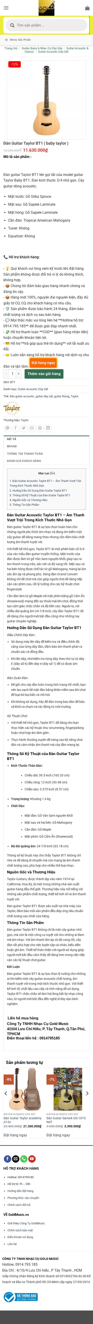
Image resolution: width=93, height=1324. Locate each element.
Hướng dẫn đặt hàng (20, 1191)
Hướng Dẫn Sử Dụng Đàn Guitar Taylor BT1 (38, 490)
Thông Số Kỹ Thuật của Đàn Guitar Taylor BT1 (39, 495)
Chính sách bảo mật (20, 1230)
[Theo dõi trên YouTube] (32, 1159)
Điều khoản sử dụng (20, 1237)
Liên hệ (12, 1244)
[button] (6, 7)
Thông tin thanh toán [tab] (25, 453)
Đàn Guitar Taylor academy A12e (23, 1120)
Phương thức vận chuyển (23, 1198)
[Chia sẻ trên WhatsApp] (7, 428)
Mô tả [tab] (11, 439)
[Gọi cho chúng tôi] (24, 1159)
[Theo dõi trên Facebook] (7, 1159)
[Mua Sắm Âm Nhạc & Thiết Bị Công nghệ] (46, 8)
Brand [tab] (12, 446)
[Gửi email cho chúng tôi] (15, 1159)
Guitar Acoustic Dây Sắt (53, 51)
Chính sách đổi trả (18, 1205)
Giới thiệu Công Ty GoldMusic (26, 1223)
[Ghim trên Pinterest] (40, 428)
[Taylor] (11, 408)
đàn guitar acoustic (22, 396)
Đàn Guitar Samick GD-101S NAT (66, 1120)
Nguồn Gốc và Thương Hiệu (28, 500)
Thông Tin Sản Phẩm (24, 504)
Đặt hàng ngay (15, 1135)
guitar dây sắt (44, 396)
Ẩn (52, 473)
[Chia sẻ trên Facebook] (15, 428)
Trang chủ (11, 48)
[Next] (87, 1102)
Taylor (74, 396)
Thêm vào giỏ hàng (44, 374)
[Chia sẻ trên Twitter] (24, 428)
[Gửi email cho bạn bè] (32, 428)
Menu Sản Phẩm (20, 39)
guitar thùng (61, 396)
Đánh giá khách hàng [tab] (24, 461)
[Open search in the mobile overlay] (46, 25)
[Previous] (6, 1102)
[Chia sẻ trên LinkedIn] (48, 428)
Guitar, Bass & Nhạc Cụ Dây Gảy (42, 48)
